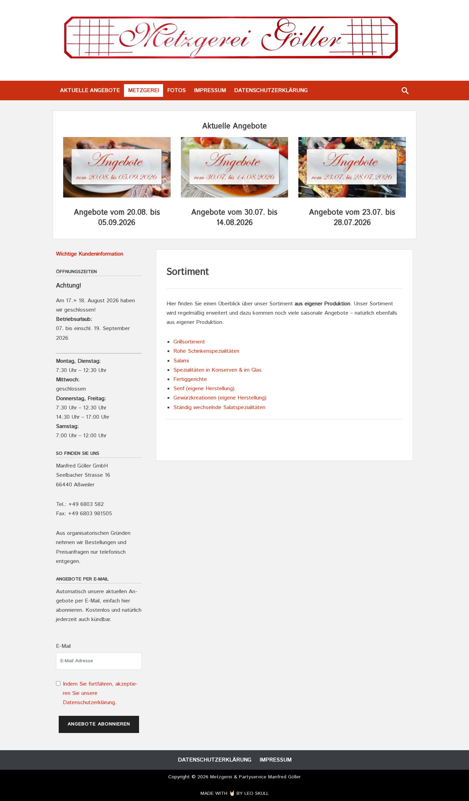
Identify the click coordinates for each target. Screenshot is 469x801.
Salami (181, 361)
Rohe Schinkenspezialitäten (206, 351)
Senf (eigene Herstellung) (204, 389)
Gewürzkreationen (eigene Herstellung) (219, 398)
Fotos (176, 90)
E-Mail (63, 646)
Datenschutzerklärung (271, 90)
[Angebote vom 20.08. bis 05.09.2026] (117, 196)
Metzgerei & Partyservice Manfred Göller (255, 777)
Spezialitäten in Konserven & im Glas (218, 370)
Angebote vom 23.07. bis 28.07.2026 (352, 218)
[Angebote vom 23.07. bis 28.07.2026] (352, 196)
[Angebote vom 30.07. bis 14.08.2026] (234, 196)
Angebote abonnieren (99, 724)
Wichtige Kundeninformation (89, 254)
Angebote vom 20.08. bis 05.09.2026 (117, 218)
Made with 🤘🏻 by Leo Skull (235, 793)
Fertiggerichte (190, 379)
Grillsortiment (189, 342)
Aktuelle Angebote (90, 90)
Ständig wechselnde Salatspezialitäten (219, 407)
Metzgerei (143, 90)
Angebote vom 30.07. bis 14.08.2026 (234, 218)
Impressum (210, 90)
